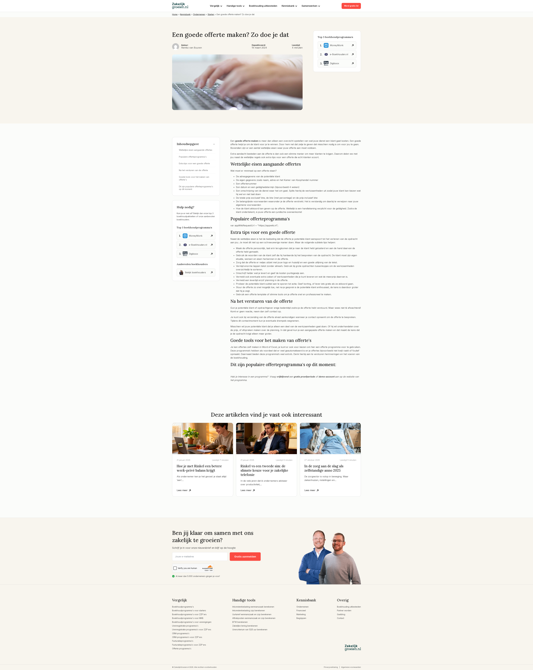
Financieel (301, 610)
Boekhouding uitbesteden (263, 5)
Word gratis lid (351, 6)
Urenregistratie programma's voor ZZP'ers (191, 629)
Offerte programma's (181, 648)
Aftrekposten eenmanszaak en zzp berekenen (253, 618)
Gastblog (341, 614)
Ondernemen (302, 607)
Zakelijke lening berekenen (245, 626)
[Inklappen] (214, 144)
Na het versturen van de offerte (193, 170)
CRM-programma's (180, 633)
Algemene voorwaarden (351, 667)
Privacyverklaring (331, 667)
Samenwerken (309, 5)
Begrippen (301, 618)
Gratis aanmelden (245, 556)
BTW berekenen (240, 622)
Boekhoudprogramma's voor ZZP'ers (189, 614)
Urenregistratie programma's (185, 626)
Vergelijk (214, 5)
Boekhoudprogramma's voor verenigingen (191, 622)
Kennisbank (288, 5)
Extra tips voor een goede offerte (194, 163)
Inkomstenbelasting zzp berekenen (248, 610)
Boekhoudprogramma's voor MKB (187, 618)
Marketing (301, 614)
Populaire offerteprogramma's (193, 157)
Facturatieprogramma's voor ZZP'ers (189, 645)
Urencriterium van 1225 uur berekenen (249, 629)
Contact (340, 618)
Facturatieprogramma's (182, 641)
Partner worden (344, 610)
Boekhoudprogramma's (183, 607)
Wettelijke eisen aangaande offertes (195, 150)
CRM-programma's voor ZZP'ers (187, 637)
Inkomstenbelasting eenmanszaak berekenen (253, 607)
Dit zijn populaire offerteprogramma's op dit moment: (196, 187)
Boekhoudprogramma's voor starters (189, 610)
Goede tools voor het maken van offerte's (194, 178)
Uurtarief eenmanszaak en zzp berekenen (251, 614)
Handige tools (234, 5)
